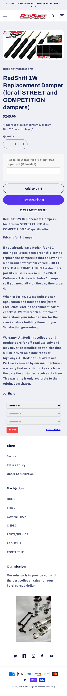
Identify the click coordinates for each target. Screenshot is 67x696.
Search (12, 429)
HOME (11, 499)
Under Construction (20, 474)
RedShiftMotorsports (28, 687)
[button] (5, 16)
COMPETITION (17, 516)
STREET (12, 507)
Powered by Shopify (46, 687)
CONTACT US (15, 552)
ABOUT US (14, 543)
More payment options (33, 209)
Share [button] (11, 393)
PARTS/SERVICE (17, 534)
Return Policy (16, 465)
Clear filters (53, 429)
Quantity (8, 136)
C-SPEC (11, 525)
